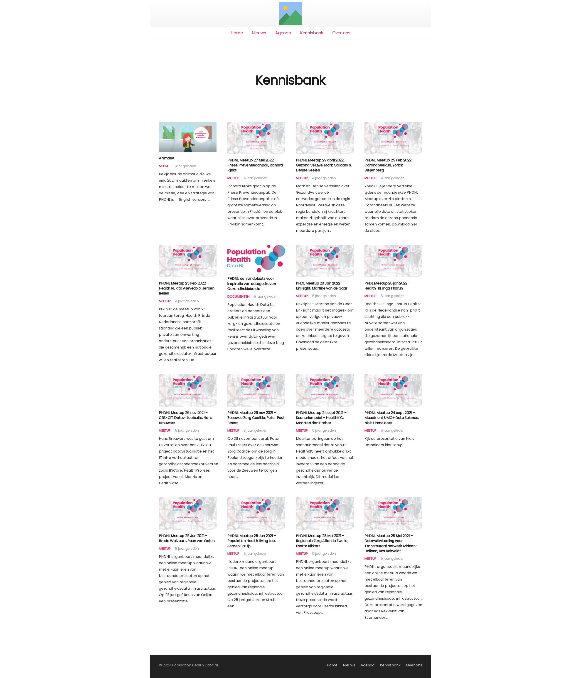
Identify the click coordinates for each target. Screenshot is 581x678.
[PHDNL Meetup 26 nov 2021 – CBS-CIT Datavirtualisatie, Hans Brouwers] (188, 377)
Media (163, 166)
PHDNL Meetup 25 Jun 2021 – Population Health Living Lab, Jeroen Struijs (251, 541)
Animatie (166, 158)
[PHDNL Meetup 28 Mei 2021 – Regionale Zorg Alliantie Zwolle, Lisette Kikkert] (325, 500)
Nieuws (349, 665)
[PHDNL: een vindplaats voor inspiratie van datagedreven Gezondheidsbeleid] (256, 247)
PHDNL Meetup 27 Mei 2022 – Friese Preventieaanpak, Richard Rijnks (255, 165)
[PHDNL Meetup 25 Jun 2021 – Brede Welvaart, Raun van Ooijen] (188, 500)
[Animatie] (188, 124)
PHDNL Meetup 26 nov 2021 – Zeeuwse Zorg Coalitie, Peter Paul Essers (255, 418)
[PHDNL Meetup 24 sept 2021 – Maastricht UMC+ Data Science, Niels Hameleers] (393, 377)
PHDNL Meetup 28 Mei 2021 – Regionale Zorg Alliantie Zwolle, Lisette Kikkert (322, 541)
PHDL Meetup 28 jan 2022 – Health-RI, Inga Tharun (387, 286)
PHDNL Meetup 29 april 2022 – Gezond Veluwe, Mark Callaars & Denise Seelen (323, 165)
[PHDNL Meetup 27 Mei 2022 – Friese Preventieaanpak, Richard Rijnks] (256, 124)
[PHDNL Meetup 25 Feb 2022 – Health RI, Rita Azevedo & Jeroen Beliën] (188, 247)
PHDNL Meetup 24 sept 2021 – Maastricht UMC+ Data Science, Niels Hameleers (391, 418)
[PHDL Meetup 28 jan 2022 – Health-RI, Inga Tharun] (393, 247)
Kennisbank (390, 665)
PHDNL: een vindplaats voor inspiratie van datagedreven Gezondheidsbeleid (251, 283)
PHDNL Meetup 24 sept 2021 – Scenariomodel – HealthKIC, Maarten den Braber (321, 418)
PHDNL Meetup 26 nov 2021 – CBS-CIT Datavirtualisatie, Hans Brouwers (185, 418)
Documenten (238, 296)
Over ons (414, 665)
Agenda (367, 665)
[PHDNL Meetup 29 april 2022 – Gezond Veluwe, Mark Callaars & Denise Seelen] (325, 124)
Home (332, 665)
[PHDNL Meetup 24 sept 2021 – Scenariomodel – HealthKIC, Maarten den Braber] (325, 377)
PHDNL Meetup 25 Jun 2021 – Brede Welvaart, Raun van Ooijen (187, 538)
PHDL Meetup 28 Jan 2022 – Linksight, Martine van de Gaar (321, 286)
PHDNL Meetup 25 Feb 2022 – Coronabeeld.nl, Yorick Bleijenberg (389, 165)
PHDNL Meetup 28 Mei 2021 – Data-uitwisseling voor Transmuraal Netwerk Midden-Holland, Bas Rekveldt (390, 543)
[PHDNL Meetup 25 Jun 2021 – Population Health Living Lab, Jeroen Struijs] (256, 500)
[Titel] (290, 13)
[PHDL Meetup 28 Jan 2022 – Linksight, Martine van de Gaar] (325, 247)
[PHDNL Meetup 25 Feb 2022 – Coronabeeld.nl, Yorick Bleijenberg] (393, 124)
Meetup (233, 178)
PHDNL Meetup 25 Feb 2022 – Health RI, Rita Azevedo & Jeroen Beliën (186, 288)
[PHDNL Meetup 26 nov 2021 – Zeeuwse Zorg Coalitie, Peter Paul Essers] (256, 377)
